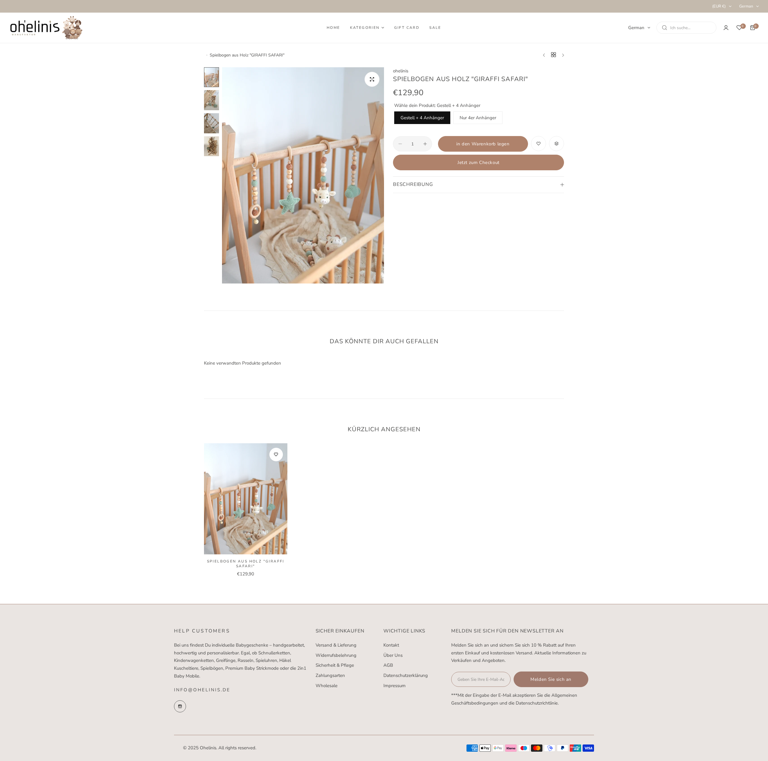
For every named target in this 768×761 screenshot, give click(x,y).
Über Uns (393, 655)
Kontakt (391, 645)
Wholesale (327, 686)
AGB (388, 665)
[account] (726, 27)
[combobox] (686, 28)
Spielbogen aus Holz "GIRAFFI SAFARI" (245, 563)
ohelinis (400, 71)
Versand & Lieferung (336, 645)
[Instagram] (180, 706)
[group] (303, 175)
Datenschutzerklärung (405, 675)
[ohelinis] (46, 28)
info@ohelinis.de (202, 690)
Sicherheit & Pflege (335, 665)
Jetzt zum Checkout (479, 162)
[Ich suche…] (664, 28)
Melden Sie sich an (551, 679)
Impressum (394, 686)
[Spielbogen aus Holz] (245, 498)
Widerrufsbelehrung (336, 655)
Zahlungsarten (330, 675)
